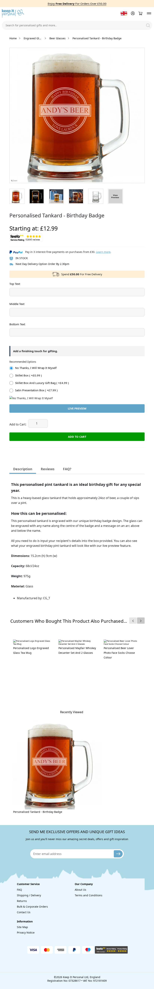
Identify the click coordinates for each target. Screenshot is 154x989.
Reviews (47, 469)
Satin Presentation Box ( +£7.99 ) (36, 390)
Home (13, 38)
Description (22, 469)
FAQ (19, 889)
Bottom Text (17, 324)
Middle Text (16, 304)
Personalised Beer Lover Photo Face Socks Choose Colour (119, 652)
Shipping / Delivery (29, 895)
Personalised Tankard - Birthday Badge (37, 812)
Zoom (15, 181)
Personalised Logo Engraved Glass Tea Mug (31, 650)
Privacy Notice (26, 932)
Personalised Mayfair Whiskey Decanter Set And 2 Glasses (77, 650)
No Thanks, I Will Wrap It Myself (36, 368)
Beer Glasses (57, 38)
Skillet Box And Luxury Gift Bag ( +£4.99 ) (42, 383)
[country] (124, 13)
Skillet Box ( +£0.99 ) (28, 375)
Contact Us (23, 912)
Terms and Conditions (88, 895)
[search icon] (148, 25)
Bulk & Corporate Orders (32, 906)
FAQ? (67, 469)
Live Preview (77, 408)
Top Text (14, 284)
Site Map (22, 927)
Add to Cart (77, 436)
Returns (22, 901)
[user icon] (132, 13)
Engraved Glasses (33, 38)
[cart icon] (140, 13)
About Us (80, 889)
